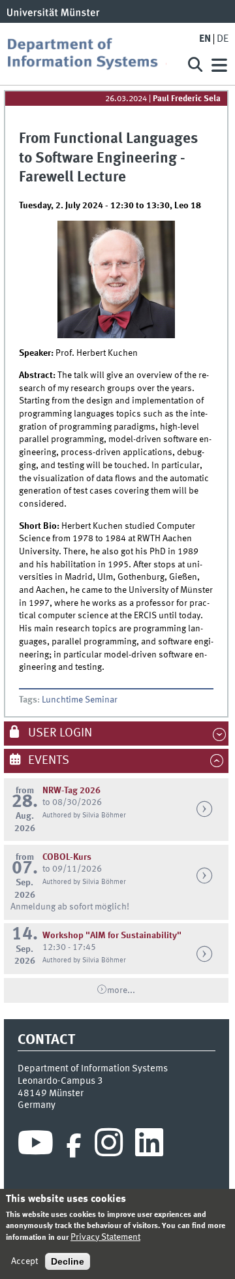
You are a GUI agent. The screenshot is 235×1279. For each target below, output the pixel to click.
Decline (67, 1261)
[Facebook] (74, 1145)
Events (47, 760)
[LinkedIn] (149, 1145)
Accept (24, 1261)
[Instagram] (109, 1145)
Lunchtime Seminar (80, 699)
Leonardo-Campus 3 (60, 1081)
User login (58, 733)
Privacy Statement (105, 1237)
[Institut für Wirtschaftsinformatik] (91, 54)
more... (121, 990)
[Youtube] (36, 1145)
